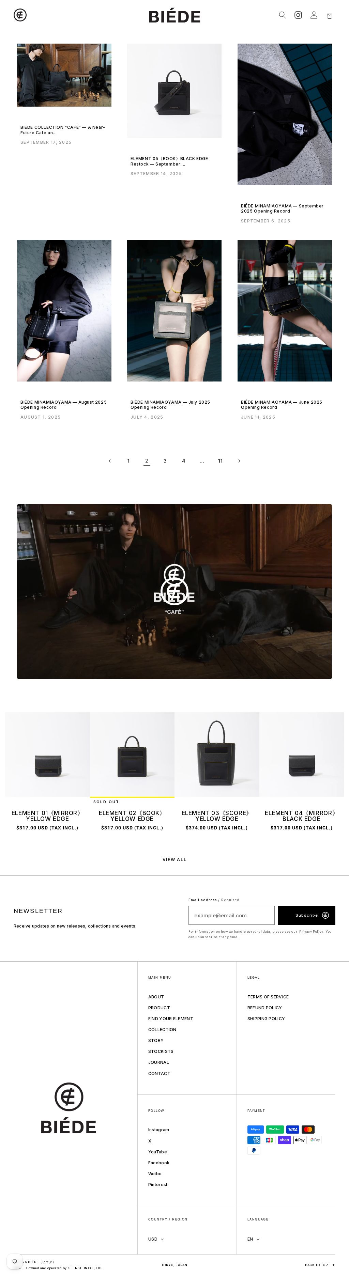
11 (220, 461)
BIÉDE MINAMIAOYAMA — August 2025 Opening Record (63, 405)
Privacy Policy (311, 931)
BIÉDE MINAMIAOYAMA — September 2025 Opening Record (282, 208)
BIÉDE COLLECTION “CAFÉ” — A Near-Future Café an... (62, 130)
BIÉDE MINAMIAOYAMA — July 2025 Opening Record (170, 405)
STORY (156, 1040)
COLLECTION (162, 1029)
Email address (214, 900)
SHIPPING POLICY (266, 1018)
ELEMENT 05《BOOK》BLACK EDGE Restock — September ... (169, 161)
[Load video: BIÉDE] (174, 591)
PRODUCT (159, 1007)
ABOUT (156, 996)
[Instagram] (298, 14)
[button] (21, 14)
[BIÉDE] (75, 1108)
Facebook (158, 1162)
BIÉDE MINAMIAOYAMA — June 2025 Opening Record (281, 405)
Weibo (155, 1173)
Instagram (158, 1129)
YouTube (157, 1151)
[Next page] (238, 460)
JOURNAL (158, 1062)
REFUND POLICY (264, 1007)
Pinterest (158, 1184)
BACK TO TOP (320, 1265)
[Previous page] (110, 460)
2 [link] (147, 461)
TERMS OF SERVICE (268, 996)
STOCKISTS (161, 1051)
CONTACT (159, 1073)
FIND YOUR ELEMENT (170, 1018)
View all (174, 859)
